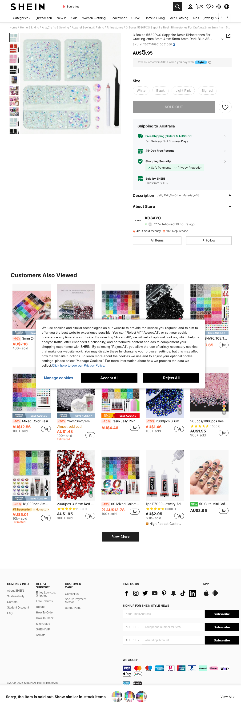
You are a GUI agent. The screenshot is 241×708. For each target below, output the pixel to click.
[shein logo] (28, 6)
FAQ (9, 613)
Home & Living (29, 27)
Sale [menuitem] (74, 18)
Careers (12, 602)
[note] (31, 333)
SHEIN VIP (43, 629)
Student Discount (18, 607)
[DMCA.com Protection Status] (137, 683)
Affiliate (40, 635)
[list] (160, 593)
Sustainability (15, 596)
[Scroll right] (227, 17)
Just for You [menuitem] (44, 18)
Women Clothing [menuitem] (94, 18)
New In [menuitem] (62, 18)
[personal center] (190, 6)
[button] (218, 6)
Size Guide (43, 623)
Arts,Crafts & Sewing (55, 27)
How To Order (45, 612)
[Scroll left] (221, 17)
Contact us (72, 594)
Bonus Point (72, 607)
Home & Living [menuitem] (155, 18)
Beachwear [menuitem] (118, 18)
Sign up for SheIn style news (146, 605)
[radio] (141, 91)
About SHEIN (15, 590)
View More (120, 536)
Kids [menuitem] (196, 18)
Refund (40, 607)
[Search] (177, 6)
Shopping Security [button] (158, 161)
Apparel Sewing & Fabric (88, 27)
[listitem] (32, 321)
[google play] (215, 595)
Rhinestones (115, 27)
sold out (174, 107)
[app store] (206, 595)
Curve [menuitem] (135, 18)
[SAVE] (225, 107)
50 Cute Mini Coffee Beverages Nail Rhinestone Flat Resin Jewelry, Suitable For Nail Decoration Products (210, 504)
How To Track (44, 618)
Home (13, 27)
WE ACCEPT (131, 660)
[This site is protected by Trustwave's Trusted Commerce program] (126, 683)
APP (206, 584)
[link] (200, 6)
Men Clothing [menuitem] (178, 18)
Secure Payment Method (75, 600)
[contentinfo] (181, 671)
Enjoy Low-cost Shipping (46, 594)
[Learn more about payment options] (209, 62)
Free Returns (44, 601)
